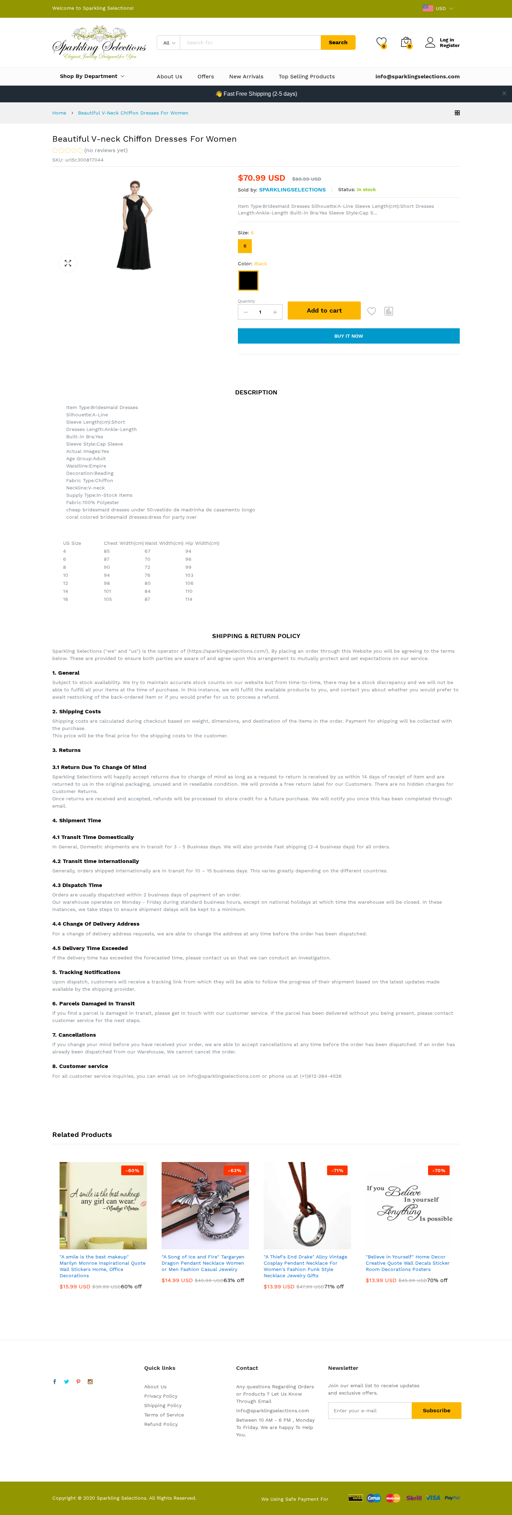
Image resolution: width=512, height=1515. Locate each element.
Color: (252, 263)
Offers (205, 76)
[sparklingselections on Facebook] (54, 1382)
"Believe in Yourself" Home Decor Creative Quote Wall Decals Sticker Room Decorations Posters (408, 1263)
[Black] (248, 280)
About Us (169, 76)
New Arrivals (246, 76)
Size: (246, 232)
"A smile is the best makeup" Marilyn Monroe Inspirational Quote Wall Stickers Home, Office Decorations (103, 1266)
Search (338, 42)
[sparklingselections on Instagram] (90, 1382)
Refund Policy (161, 1424)
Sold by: (247, 190)
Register (450, 45)
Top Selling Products (307, 76)
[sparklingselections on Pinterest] (78, 1382)
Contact (247, 1368)
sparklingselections (292, 189)
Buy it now (348, 336)
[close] (504, 93)
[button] (90, 151)
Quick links (160, 1368)
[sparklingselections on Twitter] (66, 1382)
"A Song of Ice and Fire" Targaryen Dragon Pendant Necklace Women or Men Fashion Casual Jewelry (203, 1263)
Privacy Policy (160, 1396)
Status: (346, 189)
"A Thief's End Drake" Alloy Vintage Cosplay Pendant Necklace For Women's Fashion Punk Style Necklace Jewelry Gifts (305, 1266)
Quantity (246, 301)
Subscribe (436, 1410)
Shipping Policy (162, 1405)
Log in (447, 39)
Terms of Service (164, 1415)
